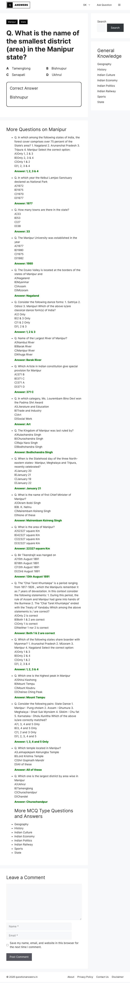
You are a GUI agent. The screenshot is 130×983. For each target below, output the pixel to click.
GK (85, 4)
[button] (119, 5)
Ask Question (104, 4)
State (23, 22)
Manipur (12, 22)
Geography (21, 824)
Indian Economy (24, 836)
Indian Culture (23, 832)
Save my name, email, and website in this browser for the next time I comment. (44, 945)
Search (101, 21)
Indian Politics (23, 840)
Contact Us (102, 976)
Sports (18, 848)
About (71, 976)
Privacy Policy (85, 976)
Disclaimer (118, 976)
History (18, 828)
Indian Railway (23, 844)
